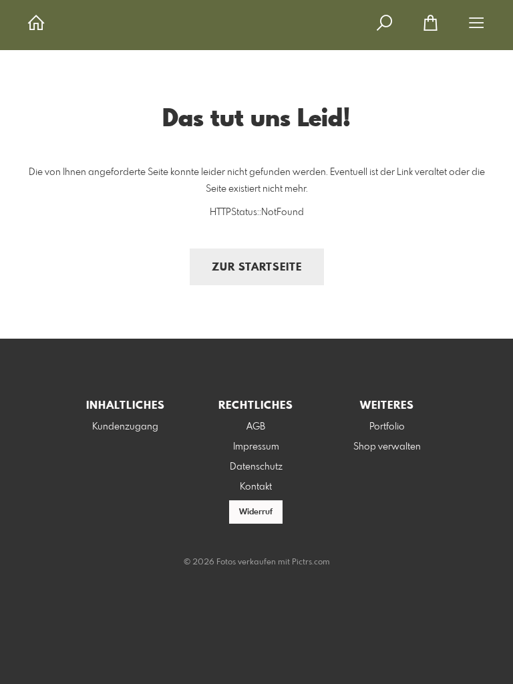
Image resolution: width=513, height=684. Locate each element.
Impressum (256, 447)
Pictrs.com (311, 562)
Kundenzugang (125, 427)
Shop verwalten (387, 447)
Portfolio (387, 427)
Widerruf (256, 512)
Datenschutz (256, 467)
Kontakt (256, 487)
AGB (255, 427)
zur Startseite (257, 267)
